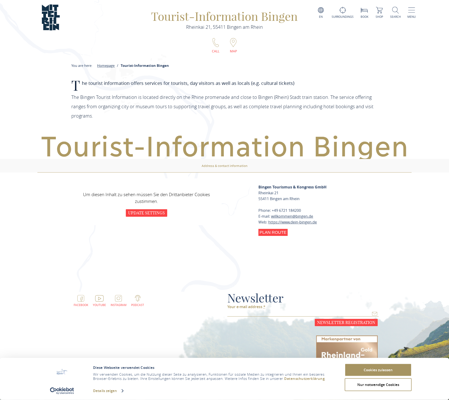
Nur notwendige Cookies (378, 384)
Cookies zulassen (378, 370)
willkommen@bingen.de (292, 216)
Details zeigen (105, 390)
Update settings (146, 213)
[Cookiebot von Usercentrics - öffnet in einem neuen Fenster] (62, 390)
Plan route (273, 232)
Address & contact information (224, 165)
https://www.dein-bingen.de (292, 222)
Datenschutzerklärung (304, 378)
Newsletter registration (346, 322)
